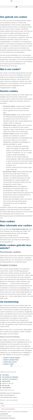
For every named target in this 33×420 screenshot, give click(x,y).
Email (1, 403)
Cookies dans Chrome (10, 362)
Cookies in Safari (8, 364)
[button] (16, 6)
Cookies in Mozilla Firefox (11, 360)
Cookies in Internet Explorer (11, 357)
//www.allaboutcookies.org (20, 229)
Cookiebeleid (4, 414)
